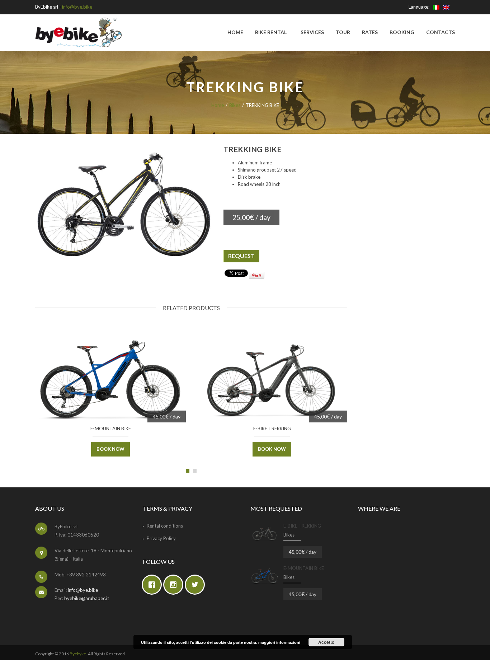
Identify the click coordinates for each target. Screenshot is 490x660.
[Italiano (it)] (436, 7)
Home (217, 105)
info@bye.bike (77, 7)
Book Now (110, 449)
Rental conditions (165, 526)
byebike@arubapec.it (86, 598)
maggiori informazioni (279, 642)
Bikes (234, 105)
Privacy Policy (161, 538)
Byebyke (78, 653)
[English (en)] (446, 7)
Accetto (326, 642)
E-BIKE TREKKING (272, 428)
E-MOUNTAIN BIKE (110, 428)
